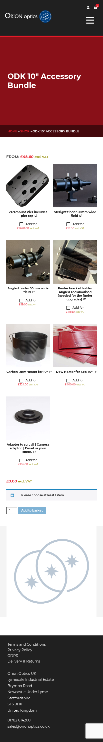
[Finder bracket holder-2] (75, 262)
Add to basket (32, 510)
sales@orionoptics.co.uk (29, 726)
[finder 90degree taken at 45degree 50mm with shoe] (28, 262)
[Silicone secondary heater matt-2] (75, 345)
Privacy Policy (20, 650)
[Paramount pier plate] (28, 185)
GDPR (13, 655)
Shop (25, 131)
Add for (28, 226)
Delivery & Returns (24, 661)
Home (12, 131)
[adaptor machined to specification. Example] (28, 418)
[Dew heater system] (28, 345)
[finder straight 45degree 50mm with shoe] (75, 185)
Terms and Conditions (27, 644)
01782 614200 (19, 720)
